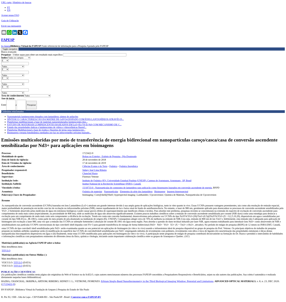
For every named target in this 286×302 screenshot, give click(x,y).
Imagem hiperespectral (177, 191)
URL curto (6, 2)
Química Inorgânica (128, 166)
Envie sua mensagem (11, 26)
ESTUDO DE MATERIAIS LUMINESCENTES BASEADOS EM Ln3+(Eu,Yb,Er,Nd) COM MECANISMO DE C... (64, 124)
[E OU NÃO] (5, 60)
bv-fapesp (5, 46)
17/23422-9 (8, 284)
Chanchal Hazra (90, 173)
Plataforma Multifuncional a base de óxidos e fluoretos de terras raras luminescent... (46, 130)
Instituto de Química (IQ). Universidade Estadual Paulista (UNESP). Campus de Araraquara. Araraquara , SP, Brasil (136, 180)
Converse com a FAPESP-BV (86, 297)
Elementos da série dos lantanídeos (136, 191)
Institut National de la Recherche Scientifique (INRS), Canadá (111, 184)
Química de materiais (92, 191)
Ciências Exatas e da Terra (94, 166)
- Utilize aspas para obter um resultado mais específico (32, 54)
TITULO (6, 250)
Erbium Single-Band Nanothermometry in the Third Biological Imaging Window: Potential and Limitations (157, 281)
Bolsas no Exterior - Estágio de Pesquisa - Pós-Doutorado (109, 156)
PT (8, 7)
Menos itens (16, 246)
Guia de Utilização (10, 20)
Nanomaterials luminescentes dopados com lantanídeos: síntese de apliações (42, 116)
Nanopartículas (111, 191)
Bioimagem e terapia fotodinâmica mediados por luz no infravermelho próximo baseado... (49, 132)
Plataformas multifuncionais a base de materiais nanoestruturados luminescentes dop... (47, 122)
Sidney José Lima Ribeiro (94, 170)
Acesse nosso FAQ (10, 15)
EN (8, 10)
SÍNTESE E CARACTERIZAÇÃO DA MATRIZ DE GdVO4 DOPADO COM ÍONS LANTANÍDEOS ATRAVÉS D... (65, 119)
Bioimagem (159, 191)
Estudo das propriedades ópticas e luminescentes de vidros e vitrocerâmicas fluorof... (46, 127)
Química (113, 166)
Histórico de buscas (22, 2)
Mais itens (6, 246)
